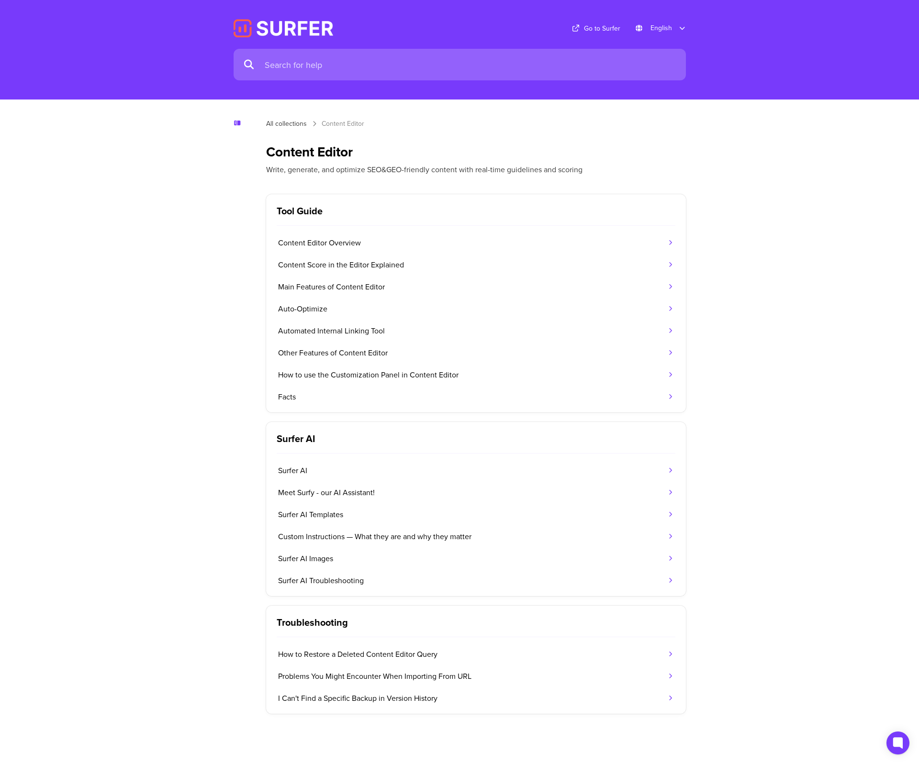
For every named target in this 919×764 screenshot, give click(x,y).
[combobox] (470, 65)
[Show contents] (240, 123)
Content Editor (343, 123)
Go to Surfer (602, 28)
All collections (286, 123)
